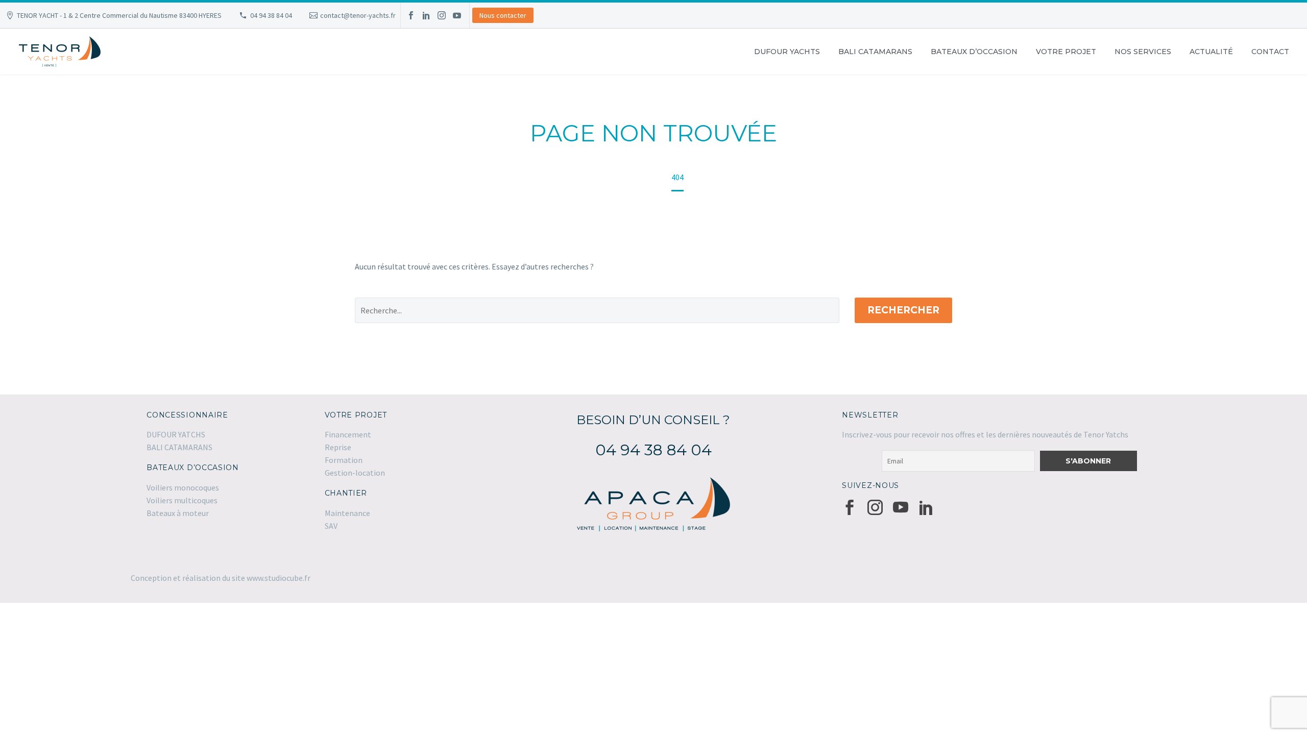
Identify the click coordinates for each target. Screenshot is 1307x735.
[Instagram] (441, 15)
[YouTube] (457, 15)
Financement (348, 434)
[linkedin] (926, 507)
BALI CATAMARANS (875, 51)
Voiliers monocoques (183, 487)
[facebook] (849, 507)
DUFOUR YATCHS (176, 434)
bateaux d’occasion (974, 51)
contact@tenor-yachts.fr (358, 15)
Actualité (1211, 51)
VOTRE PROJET (1066, 51)
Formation (343, 460)
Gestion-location (355, 473)
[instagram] (875, 507)
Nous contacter (502, 15)
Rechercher (903, 310)
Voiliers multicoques (182, 500)
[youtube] (900, 507)
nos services (1143, 51)
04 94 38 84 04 (271, 15)
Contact (1270, 51)
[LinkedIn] (426, 15)
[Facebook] (411, 15)
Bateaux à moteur (178, 513)
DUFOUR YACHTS (787, 51)
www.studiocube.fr (278, 578)
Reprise (338, 447)
